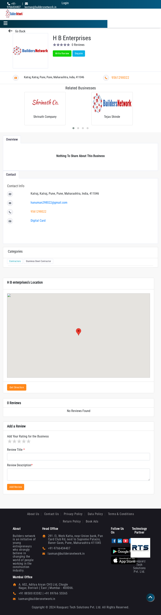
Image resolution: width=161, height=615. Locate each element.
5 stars (28, 441)
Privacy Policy (73, 514)
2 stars (14, 441)
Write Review (62, 53)
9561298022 (120, 77)
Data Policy (95, 514)
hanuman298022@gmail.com (49, 202)
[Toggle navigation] (5, 24)
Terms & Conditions (121, 514)
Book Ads (92, 521)
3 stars (18, 441)
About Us (33, 514)
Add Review (15, 486)
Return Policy (72, 521)
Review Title (16, 450)
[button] (78, 332)
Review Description (20, 465)
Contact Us (51, 514)
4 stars (23, 441)
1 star (9, 441)
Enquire (79, 53)
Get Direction (17, 387)
